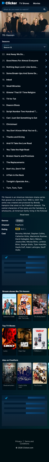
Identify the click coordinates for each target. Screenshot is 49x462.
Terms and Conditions (27, 442)
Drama (19, 220)
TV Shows (24, 3)
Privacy (18, 441)
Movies (36, 3)
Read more (24, 215)
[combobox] (25, 9)
